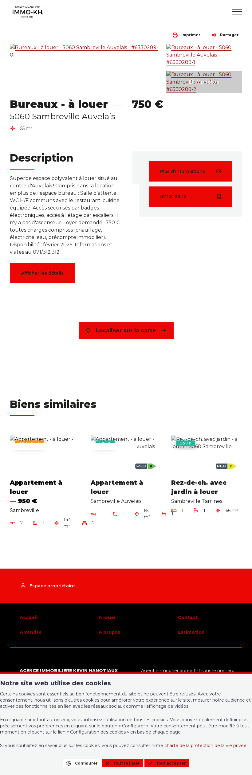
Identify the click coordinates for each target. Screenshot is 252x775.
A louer (107, 617)
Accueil (29, 617)
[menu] (237, 11)
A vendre (31, 632)
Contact (188, 617)
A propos (109, 632)
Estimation (191, 632)
